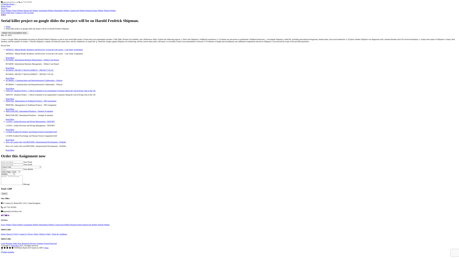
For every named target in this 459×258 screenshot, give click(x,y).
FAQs (3, 13)
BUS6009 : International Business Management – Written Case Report (32, 60)
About (8, 6)
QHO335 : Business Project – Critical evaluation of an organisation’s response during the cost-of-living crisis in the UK (51, 91)
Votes (46, 248)
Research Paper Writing (94, 11)
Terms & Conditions (59, 234)
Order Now (10, 13)
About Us (9, 234)
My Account (29, 13)
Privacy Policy (33, 234)
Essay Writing (6, 11)
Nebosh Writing (110, 11)
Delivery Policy (45, 234)
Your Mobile (28, 169)
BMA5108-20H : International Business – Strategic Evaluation (29, 111)
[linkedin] (5, 15)
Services (4, 8)
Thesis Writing (17, 11)
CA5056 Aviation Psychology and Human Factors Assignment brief (31, 132)
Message (26, 184)
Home (3, 6)
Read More (10, 58)
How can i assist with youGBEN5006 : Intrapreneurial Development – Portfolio (36, 142)
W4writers (15, 246)
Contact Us (19, 13)
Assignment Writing (46, 11)
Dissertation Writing (61, 11)
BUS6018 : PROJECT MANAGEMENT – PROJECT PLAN (29, 70)
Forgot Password (50, 243)
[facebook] (1, 15)
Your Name (27, 162)
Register (9, 243)
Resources (26, 243)
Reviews (33, 243)
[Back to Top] (2, 250)
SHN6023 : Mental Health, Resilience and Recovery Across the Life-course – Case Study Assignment (44, 50)
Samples (40, 243)
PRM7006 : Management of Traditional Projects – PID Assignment (31, 101)
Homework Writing (30, 11)
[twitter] (3, 15)
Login (3, 243)
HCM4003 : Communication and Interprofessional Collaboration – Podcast (34, 80)
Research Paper (76, 225)
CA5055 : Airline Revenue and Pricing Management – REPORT (30, 122)
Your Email (27, 165)
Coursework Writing (77, 11)
